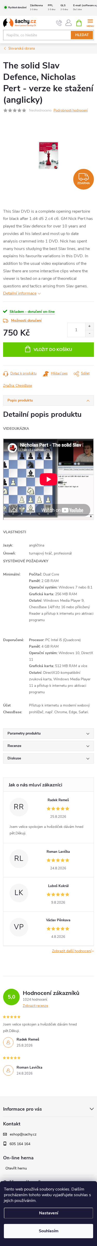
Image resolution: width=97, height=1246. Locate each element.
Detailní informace (19, 293)
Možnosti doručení (26, 320)
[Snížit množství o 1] (89, 333)
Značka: (17, 385)
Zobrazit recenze (35, 1005)
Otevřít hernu (16, 1168)
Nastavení (48, 1213)
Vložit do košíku (53, 349)
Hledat (82, 35)
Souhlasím (48, 1231)
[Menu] (90, 23)
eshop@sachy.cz (23, 1134)
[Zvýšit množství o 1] (89, 326)
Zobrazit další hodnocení (71, 951)
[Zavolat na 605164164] (59, 23)
